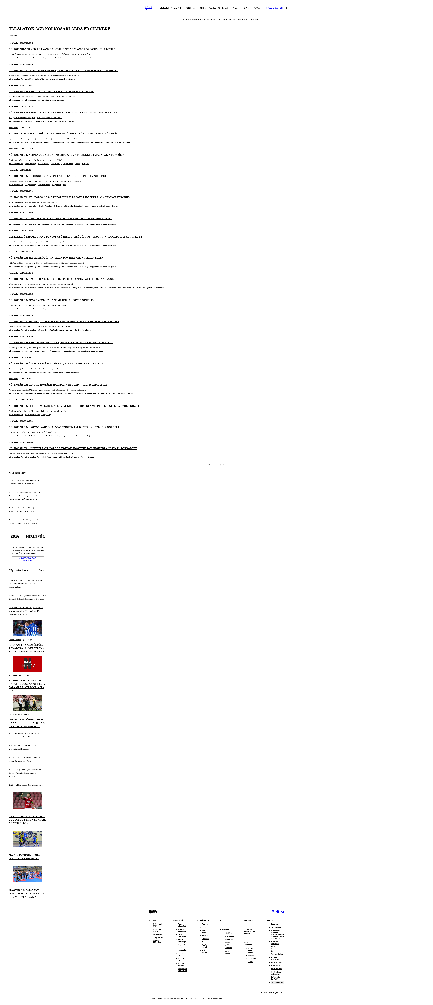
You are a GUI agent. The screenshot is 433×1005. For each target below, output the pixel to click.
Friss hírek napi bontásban (196, 19)
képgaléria (137, 288)
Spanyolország (40, 121)
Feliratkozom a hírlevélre (27, 559)
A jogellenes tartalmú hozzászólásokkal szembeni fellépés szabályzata (277, 934)
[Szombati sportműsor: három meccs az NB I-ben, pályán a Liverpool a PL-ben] (27, 671)
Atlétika (205, 924)
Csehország (70, 142)
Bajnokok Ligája (181, 946)
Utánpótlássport (253, 19)
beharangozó (159, 288)
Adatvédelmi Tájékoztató (276, 973)
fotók (57, 288)
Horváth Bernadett (88, 457)
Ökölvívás (205, 939)
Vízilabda (228, 948)
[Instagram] (273, 911)
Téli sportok (205, 951)
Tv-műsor (252, 959)
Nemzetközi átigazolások (182, 970)
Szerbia (77, 164)
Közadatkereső (276, 962)
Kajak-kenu (204, 931)
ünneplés (47, 142)
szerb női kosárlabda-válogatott (37, 393)
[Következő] (220, 465)
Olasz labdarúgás (182, 935)
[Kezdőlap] (148, 8)
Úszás (204, 927)
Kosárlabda (13, 43)
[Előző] (209, 465)
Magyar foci (153, 920)
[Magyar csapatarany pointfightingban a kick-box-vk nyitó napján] (27, 882)
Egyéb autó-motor (250, 950)
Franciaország (30, 164)
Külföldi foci (178, 920)
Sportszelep (248, 920)
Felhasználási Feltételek (276, 978)
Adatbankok (164, 8)
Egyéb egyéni (204, 946)
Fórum (251, 955)
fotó (101, 288)
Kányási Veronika (45, 206)
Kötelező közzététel (275, 943)
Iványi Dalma (66, 288)
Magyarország (36, 142)
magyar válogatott (59, 185)
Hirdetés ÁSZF (277, 966)
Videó (250, 962)
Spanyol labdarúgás (16, 640)
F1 (219, 8)
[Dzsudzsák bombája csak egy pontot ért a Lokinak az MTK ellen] (27, 808)
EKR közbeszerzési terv (276, 949)
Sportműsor (211, 19)
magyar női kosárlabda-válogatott (78, 58)
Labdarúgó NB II (157, 930)
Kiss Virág (29, 351)
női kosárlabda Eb (16, 58)
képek (40, 288)
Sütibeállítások (277, 983)
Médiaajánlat (276, 927)
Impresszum (275, 924)
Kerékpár (205, 936)
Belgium (85, 164)
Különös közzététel (275, 958)
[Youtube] (282, 911)
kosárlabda (29, 79)
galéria (150, 288)
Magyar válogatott (157, 942)
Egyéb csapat (227, 952)
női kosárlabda (30, 100)
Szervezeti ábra (277, 954)
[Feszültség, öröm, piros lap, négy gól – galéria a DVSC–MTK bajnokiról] (27, 710)
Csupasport (231, 19)
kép (144, 288)
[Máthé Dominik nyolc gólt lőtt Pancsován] (27, 846)
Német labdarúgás (182, 941)
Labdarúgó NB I (15, 714)
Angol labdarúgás (182, 925)
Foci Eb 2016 (181, 959)
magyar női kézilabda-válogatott (85, 288)
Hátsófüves (157, 934)
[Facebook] (277, 911)
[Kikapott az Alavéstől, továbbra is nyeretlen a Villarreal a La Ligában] (27, 635)
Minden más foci (15, 675)
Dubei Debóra (58, 58)
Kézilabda (228, 933)
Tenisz (204, 942)
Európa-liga (182, 950)
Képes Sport (221, 19)
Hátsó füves (241, 19)
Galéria (246, 8)
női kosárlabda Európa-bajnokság (38, 58)
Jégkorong (229, 939)
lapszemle (67, 393)
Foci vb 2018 (180, 954)
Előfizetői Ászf (276, 969)
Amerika (212, 8)
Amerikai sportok (228, 944)
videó (27, 142)
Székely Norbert (41, 79)
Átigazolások (158, 938)
